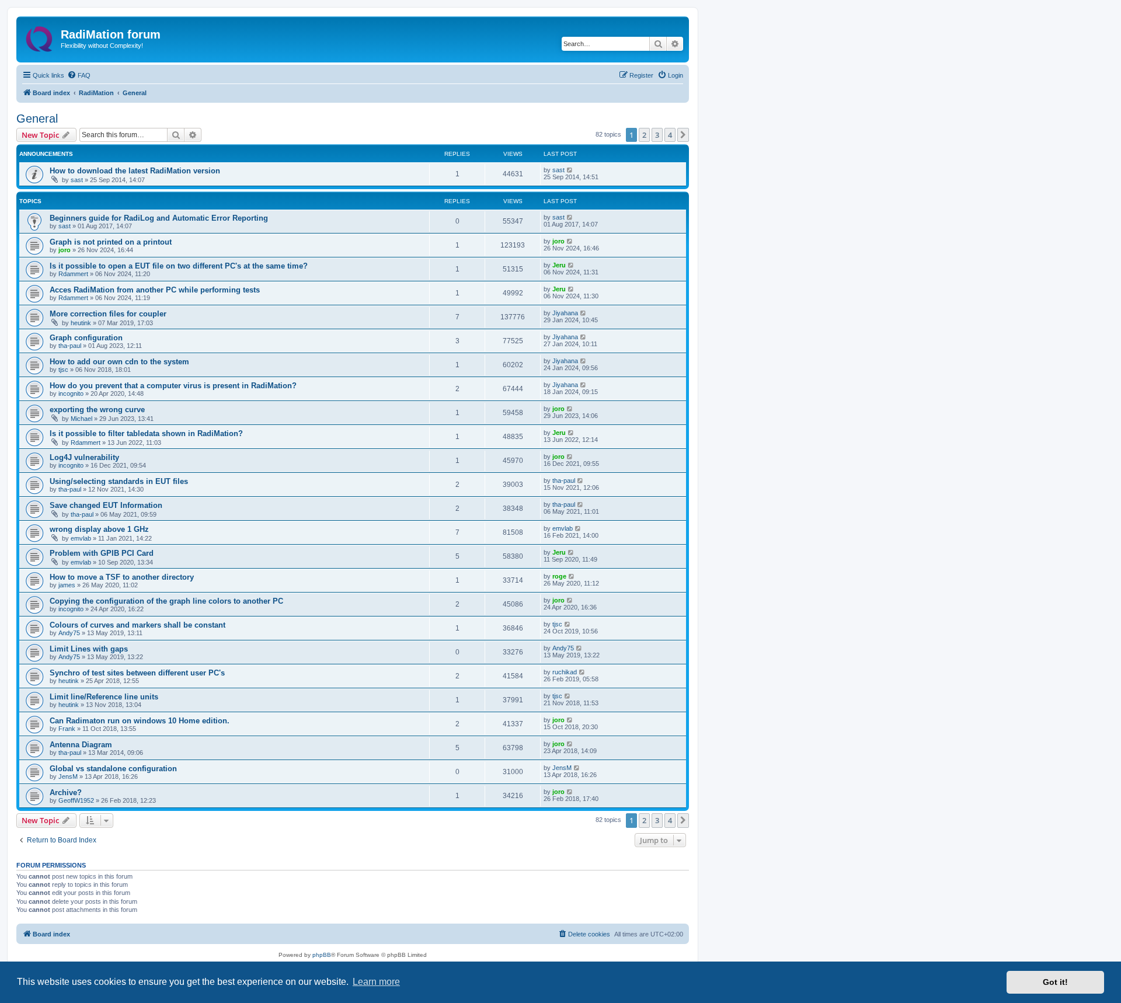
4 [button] (670, 135)
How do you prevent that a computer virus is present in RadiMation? (173, 385)
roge (559, 576)
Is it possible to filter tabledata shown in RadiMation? (146, 433)
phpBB (321, 955)
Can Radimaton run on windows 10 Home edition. (139, 720)
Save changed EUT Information (106, 505)
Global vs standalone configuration (113, 768)
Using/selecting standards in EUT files (119, 481)
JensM (68, 776)
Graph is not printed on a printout (111, 242)
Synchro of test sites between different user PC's (137, 672)
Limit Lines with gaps (89, 649)
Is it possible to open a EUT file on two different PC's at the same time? (179, 266)
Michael (81, 418)
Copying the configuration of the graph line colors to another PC (166, 601)
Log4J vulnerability (84, 457)
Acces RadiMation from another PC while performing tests (155, 289)
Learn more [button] (376, 982)
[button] (683, 135)
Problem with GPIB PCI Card (102, 553)
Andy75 (69, 632)
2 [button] (644, 135)
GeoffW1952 (76, 800)
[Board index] (40, 36)
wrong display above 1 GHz (99, 529)
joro (64, 249)
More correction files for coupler (108, 313)
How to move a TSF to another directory (122, 577)
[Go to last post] (570, 169)
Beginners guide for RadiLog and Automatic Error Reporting (159, 218)
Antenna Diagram (81, 744)
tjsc (63, 369)
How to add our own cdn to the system (119, 361)
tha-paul (69, 345)
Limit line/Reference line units (104, 696)
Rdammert (73, 273)
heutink (81, 322)
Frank (66, 728)
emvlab (81, 538)
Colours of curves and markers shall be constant (137, 625)
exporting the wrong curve (97, 409)
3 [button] (657, 135)
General (37, 118)
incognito (70, 393)
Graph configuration (86, 337)
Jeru (559, 265)
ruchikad (564, 671)
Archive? (66, 792)
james (66, 584)
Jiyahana (565, 312)
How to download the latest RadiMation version (135, 170)
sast (77, 179)
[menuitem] (78, 75)
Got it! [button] (1055, 982)
